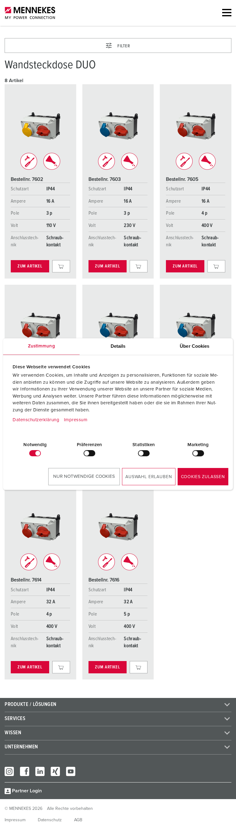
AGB (78, 820)
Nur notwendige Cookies (84, 476)
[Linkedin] (40, 771)
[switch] (89, 453)
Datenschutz (50, 820)
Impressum (76, 420)
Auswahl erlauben (148, 477)
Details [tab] (118, 346)
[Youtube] (70, 771)
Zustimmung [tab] (41, 346)
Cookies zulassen (203, 477)
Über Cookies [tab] (194, 346)
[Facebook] (24, 771)
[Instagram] (9, 771)
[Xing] (55, 771)
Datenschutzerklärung (36, 420)
